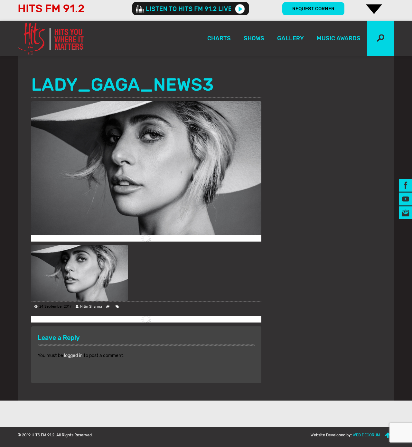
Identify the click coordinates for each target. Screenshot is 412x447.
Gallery (290, 38)
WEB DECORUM (366, 435)
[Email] (405, 212)
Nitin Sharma (91, 306)
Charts (219, 38)
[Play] (240, 8)
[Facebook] (405, 185)
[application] (190, 8)
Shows (254, 38)
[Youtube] (405, 199)
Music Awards (338, 38)
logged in (73, 355)
